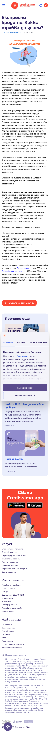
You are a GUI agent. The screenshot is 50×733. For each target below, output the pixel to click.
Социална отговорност (13, 644)
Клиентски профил (11, 559)
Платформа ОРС (9, 605)
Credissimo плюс (9, 552)
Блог (4, 637)
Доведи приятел (10, 565)
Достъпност (8, 611)
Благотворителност (12, 647)
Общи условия (8, 588)
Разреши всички (25, 388)
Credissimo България (11, 32)
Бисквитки (7, 601)
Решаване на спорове (12, 608)
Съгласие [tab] (8, 342)
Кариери (6, 634)
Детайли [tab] (21, 342)
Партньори (7, 641)
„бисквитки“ (22, 356)
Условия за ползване (11, 585)
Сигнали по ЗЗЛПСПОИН (13, 595)
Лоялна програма (10, 562)
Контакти (7, 624)
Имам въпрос (8, 631)
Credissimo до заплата (12, 549)
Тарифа (5, 591)
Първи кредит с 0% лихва (14, 555)
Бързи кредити (9, 572)
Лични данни (8, 598)
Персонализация (23, 395)
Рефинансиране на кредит (14, 568)
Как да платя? (8, 628)
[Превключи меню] (3, 5)
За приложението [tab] (38, 342)
